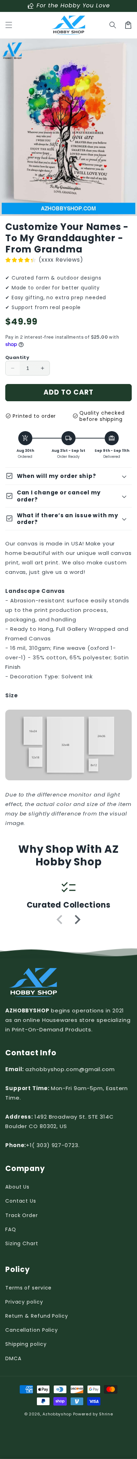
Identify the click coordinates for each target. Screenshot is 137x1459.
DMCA (13, 1358)
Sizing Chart (21, 1243)
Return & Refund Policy (36, 1315)
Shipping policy (26, 1344)
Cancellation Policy (31, 1329)
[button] (9, 25)
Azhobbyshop (57, 1414)
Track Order (21, 1215)
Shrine (106, 1414)
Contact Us (20, 1200)
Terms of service (28, 1287)
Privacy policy (24, 1301)
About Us (17, 1186)
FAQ (10, 1229)
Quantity (17, 357)
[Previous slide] (60, 919)
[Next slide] (77, 919)
